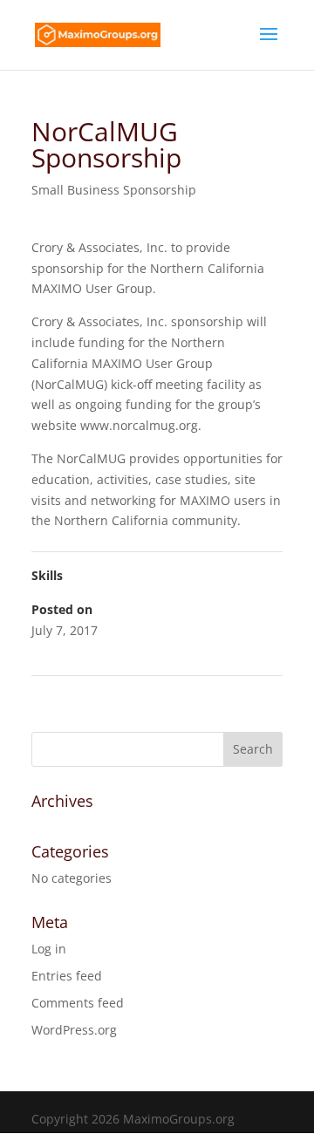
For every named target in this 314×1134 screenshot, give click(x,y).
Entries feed (66, 975)
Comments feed (77, 1002)
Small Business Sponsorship (113, 189)
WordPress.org (74, 1029)
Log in (48, 948)
